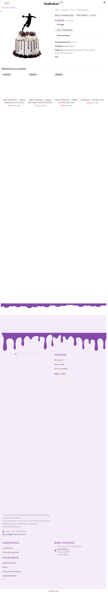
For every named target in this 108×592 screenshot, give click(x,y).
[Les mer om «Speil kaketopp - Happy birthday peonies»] (66, 95)
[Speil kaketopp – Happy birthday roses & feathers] (40, 85)
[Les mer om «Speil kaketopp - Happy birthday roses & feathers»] (40, 95)
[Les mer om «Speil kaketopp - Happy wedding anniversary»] (14, 95)
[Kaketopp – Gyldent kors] (92, 85)
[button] (92, 95)
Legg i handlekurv (64, 30)
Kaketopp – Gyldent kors (92, 100)
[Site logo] (53, 3)
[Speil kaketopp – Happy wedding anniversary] (14, 85)
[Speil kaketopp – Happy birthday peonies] (66, 85)
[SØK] (104, 7)
